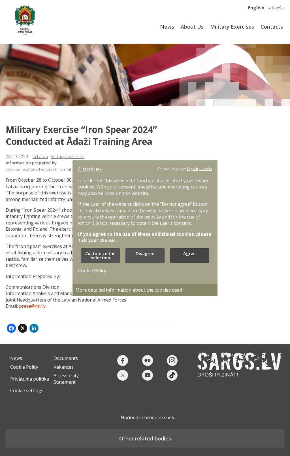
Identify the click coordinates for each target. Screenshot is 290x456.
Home (25, 19)
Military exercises (67, 156)
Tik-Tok (172, 375)
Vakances (64, 367)
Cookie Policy (24, 367)
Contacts (272, 26)
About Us (192, 26)
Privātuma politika (29, 379)
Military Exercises (232, 26)
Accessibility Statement (66, 378)
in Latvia (40, 156)
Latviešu (275, 8)
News (167, 26)
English (256, 8)
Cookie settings (26, 390)
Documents (66, 358)
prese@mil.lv (32, 306)
